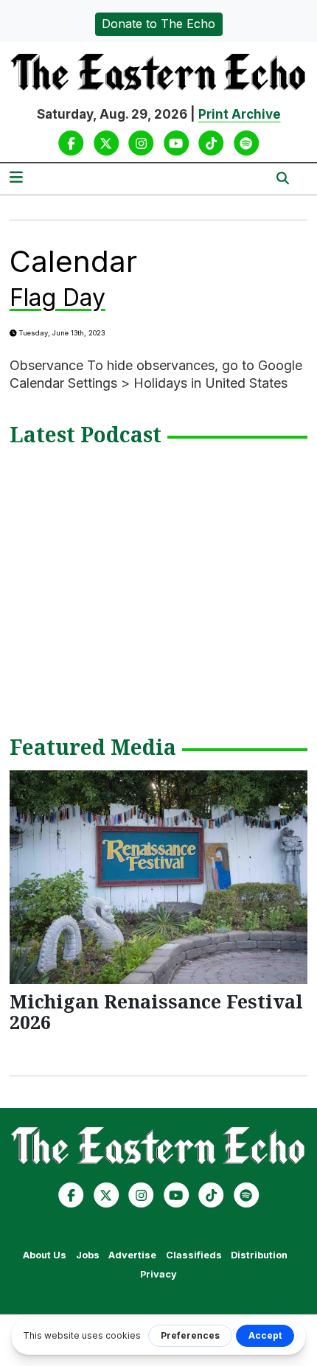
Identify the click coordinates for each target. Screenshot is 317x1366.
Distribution (259, 1255)
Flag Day (57, 297)
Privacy (158, 1274)
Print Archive (239, 114)
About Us (44, 1255)
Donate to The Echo (158, 23)
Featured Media (93, 748)
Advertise (132, 1255)
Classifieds (194, 1255)
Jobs (88, 1255)
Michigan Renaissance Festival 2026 (156, 1011)
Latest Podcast (85, 435)
